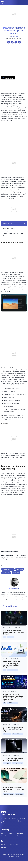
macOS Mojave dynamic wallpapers (11, 417)
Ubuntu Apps (6, 572)
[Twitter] (14, 814)
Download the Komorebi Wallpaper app (13, 234)
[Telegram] (19, 42)
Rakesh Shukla (6, 627)
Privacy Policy (14, 844)
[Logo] (2, 2)
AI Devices (10, 637)
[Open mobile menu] (26, 2)
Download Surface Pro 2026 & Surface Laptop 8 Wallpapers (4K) (13, 729)
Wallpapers (16, 572)
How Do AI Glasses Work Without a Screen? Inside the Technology (13, 632)
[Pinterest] (11, 814)
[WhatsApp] (15, 42)
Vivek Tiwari (14, 36)
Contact (3, 847)
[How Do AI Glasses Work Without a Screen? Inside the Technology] (14, 618)
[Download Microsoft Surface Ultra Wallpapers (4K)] (14, 745)
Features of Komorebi (9, 228)
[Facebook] (8, 42)
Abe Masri (18, 110)
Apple (2, 833)
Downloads (20, 836)
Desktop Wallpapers (8, 569)
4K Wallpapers (7, 733)
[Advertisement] (14, 60)
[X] (12, 42)
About (3, 844)
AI (4, 637)
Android (3, 836)
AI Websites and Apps (12, 669)
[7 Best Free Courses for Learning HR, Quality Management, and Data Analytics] (14, 649)
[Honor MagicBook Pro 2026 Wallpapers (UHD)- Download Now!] (14, 775)
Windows (11, 833)
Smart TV (20, 833)
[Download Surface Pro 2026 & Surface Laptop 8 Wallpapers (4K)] (14, 714)
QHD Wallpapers (19, 794)
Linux (10, 836)
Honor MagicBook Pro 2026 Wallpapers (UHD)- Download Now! (13, 789)
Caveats (7, 231)
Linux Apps (20, 569)
